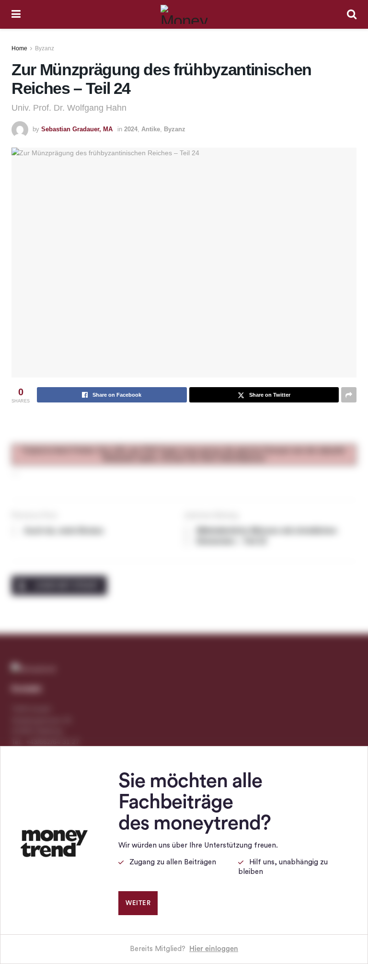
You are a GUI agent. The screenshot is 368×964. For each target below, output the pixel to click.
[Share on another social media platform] (348, 394)
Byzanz (44, 48)
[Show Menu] (16, 14)
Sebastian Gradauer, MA (77, 129)
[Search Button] (351, 14)
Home (19, 48)
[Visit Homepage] (184, 14)
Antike (150, 129)
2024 (131, 129)
